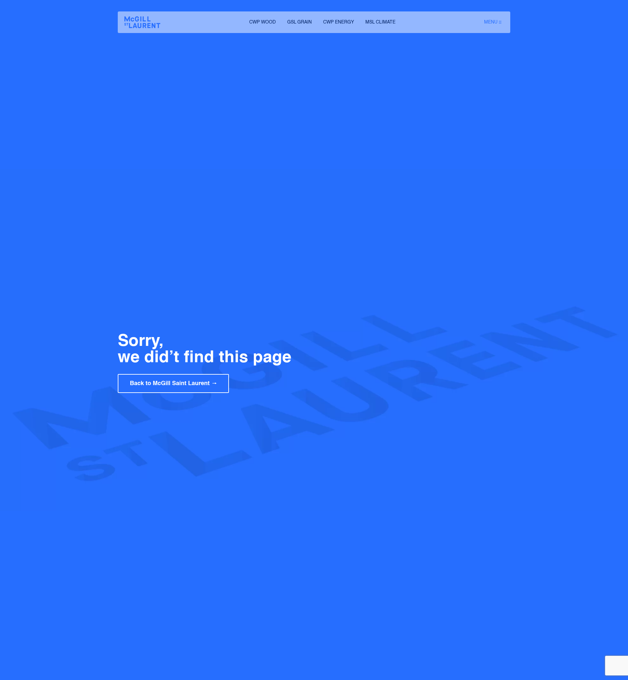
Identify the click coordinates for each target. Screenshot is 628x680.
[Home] (142, 22)
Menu (490, 22)
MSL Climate (380, 22)
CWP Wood (262, 22)
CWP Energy (338, 22)
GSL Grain (299, 22)
